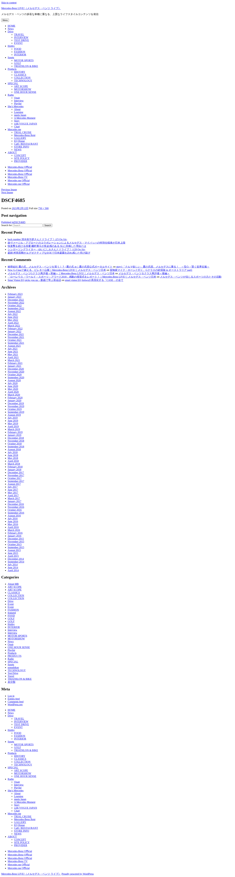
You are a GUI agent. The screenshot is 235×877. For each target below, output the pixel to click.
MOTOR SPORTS (17, 635)
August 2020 (14, 380)
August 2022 (14, 311)
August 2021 (14, 345)
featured (12, 612)
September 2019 (16, 412)
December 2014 (16, 558)
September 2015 (16, 547)
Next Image (7, 192)
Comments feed (16, 701)
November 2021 (16, 337)
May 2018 (13, 458)
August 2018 (14, 449)
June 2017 (13, 489)
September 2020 (16, 377)
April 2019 (13, 426)
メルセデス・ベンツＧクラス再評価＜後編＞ (144, 273)
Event (11, 604)
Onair (10, 644)
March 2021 (14, 360)
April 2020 (13, 392)
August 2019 (14, 415)
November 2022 (16, 302)
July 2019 (13, 417)
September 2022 (16, 308)
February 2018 (15, 466)
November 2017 (16, 475)
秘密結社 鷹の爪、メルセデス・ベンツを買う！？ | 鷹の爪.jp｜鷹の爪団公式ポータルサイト (60, 266)
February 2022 (15, 328)
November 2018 (16, 440)
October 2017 (15, 478)
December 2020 (16, 368)
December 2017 (16, 472)
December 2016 (16, 504)
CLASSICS (14, 592)
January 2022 (14, 331)
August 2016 (14, 515)
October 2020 (15, 374)
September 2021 (16, 343)
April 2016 (13, 527)
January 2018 (14, 469)
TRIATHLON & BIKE (20, 679)
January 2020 (14, 400)
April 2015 (13, 556)
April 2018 (13, 461)
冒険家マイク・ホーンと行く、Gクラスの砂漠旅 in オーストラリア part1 (151, 270)
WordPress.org (15, 704)
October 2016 (15, 510)
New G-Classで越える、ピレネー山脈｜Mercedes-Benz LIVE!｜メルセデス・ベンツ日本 (57, 270)
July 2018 (13, 452)
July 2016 (13, 518)
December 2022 (16, 299)
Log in (11, 696)
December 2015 (16, 538)
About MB (13, 584)
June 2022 (13, 317)
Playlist (11, 650)
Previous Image (9, 189)
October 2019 (15, 409)
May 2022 (13, 320)
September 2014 (16, 561)
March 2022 (14, 325)
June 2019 (13, 420)
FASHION (13, 609)
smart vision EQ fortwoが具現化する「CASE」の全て (94, 280)
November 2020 (16, 371)
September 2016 (16, 512)
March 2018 (14, 463)
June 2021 (13, 351)
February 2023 (15, 294)
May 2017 (13, 492)
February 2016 (15, 533)
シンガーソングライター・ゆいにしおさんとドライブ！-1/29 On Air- (46, 249)
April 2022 (13, 322)
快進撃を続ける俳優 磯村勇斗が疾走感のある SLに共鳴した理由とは (47, 246)
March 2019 (14, 429)
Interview (12, 630)
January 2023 (14, 297)
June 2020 (13, 386)
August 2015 (14, 550)
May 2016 (13, 524)
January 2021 (14, 366)
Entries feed (14, 698)
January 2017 (14, 501)
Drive (10, 601)
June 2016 (13, 521)
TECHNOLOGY (17, 670)
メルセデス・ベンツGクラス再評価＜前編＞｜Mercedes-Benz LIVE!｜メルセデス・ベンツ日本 (61, 273)
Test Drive (13, 673)
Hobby (11, 624)
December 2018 (16, 438)
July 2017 (13, 487)
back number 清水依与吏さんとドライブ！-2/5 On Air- (37, 239)
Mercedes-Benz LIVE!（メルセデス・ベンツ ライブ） (31, 8)
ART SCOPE (15, 586)
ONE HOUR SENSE (19, 647)
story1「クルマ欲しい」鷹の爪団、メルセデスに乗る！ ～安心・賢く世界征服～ (162, 266)
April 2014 (13, 570)
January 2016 (14, 535)
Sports (11, 664)
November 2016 (16, 507)
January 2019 (14, 435)
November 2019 (16, 406)
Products (12, 653)
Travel (11, 676)
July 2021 (13, 348)
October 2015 (15, 544)
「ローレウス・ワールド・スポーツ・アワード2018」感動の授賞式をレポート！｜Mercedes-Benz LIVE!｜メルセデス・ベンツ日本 (82, 276)
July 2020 (13, 383)
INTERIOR (14, 627)
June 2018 (13, 455)
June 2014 (13, 567)
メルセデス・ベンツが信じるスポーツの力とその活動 (190, 276)
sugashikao (13, 667)
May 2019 (13, 423)
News (11, 641)
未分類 (11, 682)
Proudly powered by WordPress (78, 874)
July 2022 (13, 314)
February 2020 (15, 397)
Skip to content (8, 2)
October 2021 (15, 340)
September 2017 (16, 481)
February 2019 (15, 432)
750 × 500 (43, 208)
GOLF (11, 618)
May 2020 (13, 389)
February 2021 (15, 363)
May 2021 (13, 354)
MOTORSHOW (16, 638)
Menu (5, 20)
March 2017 (14, 498)
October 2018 (15, 443)
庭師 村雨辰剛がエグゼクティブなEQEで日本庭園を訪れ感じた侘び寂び (49, 252)
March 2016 (14, 530)
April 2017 (13, 495)
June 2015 (13, 553)
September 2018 (16, 446)
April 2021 (13, 357)
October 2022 (15, 305)
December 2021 (16, 334)
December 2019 (16, 403)
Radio (11, 658)
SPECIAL (13, 661)
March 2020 (14, 394)
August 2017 (14, 484)
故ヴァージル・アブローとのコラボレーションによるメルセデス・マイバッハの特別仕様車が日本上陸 (66, 242)
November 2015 (16, 541)
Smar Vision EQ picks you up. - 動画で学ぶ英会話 (34, 280)
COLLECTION (16, 595)
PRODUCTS (14, 656)
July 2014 (13, 564)
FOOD (11, 615)
